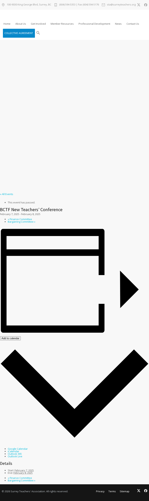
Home (6, 23)
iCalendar (13, 451)
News (118, 23)
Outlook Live (15, 456)
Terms (112, 491)
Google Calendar (18, 448)
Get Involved (38, 23)
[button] (38, 33)
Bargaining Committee (21, 221)
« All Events (6, 194)
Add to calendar (10, 338)
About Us (20, 23)
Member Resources (62, 23)
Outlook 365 (15, 454)
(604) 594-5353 (67, 4)
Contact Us (132, 23)
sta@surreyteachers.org (121, 4)
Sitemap (124, 491)
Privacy (100, 491)
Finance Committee (20, 219)
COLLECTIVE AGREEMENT (18, 33)
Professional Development (94, 23)
